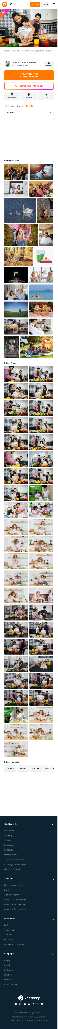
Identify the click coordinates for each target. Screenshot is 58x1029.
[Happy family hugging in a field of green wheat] (16, 408)
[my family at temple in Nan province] (36, 463)
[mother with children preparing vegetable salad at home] (16, 820)
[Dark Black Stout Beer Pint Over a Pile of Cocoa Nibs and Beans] (36, 337)
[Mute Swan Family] (20, 242)
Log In (45, 4)
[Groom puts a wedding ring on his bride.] (11, 317)
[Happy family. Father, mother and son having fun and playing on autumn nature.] (12, 268)
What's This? (29, 106)
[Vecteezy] (4, 4)
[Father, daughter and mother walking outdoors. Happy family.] (21, 293)
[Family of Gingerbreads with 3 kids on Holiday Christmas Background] (16, 425)
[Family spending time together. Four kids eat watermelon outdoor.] (16, 170)
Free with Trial (29, 75)
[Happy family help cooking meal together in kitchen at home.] (16, 513)
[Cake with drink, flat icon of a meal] (13, 338)
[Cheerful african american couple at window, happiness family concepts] (16, 204)
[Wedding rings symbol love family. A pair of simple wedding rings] (16, 221)
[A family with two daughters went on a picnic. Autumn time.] (34, 315)
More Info (10, 111)
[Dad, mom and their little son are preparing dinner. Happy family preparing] (16, 973)
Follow (49, 65)
